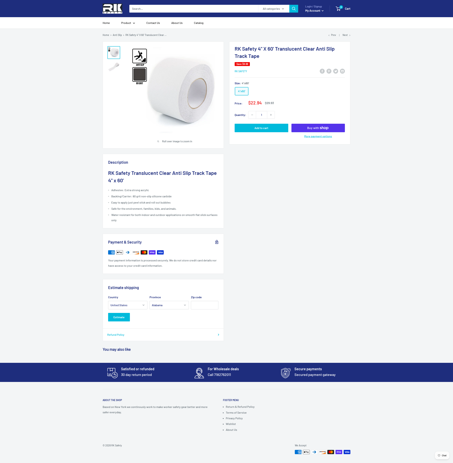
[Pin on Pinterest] (328, 71)
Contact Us (153, 22)
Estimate (119, 317)
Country (113, 297)
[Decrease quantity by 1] (252, 115)
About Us (177, 22)
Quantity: (240, 114)
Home (106, 22)
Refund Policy (115, 334)
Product (126, 22)
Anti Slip (117, 34)
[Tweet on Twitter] (335, 71)
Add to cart (261, 128)
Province (155, 297)
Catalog (198, 22)
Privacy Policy (234, 418)
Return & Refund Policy (240, 406)
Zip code (196, 297)
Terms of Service (236, 412)
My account (313, 10)
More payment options (318, 136)
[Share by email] (342, 71)
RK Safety (241, 71)
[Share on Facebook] (322, 71)
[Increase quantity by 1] (271, 115)
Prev (333, 34)
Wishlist (231, 423)
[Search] (293, 9)
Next (345, 34)
